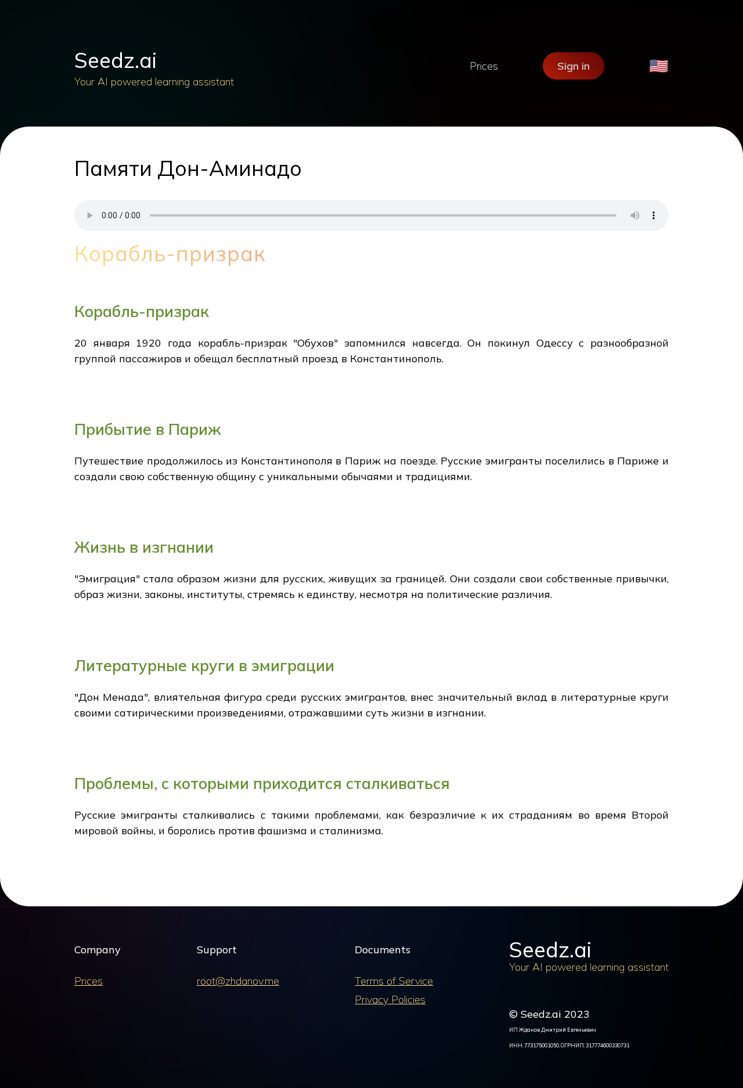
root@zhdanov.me (238, 981)
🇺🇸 (659, 66)
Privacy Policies (390, 999)
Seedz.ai (115, 60)
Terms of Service (394, 981)
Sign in (573, 66)
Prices (484, 66)
